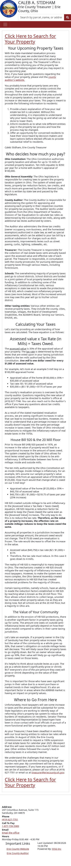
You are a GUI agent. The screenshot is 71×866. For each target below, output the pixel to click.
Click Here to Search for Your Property (30, 39)
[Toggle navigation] (5, 24)
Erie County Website (18, 848)
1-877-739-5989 (10, 826)
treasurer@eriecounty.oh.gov (48, 772)
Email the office (10, 832)
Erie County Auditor (18, 853)
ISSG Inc (56, 848)
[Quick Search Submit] (67, 17)
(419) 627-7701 (10, 819)
